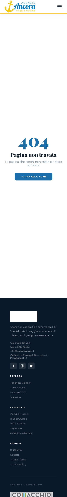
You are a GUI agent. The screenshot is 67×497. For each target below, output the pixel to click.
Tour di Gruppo (18, 418)
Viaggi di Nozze (19, 413)
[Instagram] (22, 366)
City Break (16, 428)
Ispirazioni (15, 397)
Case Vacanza (18, 387)
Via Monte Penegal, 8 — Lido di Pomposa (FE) (29, 356)
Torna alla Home (33, 176)
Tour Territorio (18, 392)
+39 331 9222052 (20, 346)
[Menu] (59, 6)
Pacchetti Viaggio (20, 382)
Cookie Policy (18, 464)
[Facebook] (13, 366)
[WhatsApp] (31, 366)
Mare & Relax (17, 423)
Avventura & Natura (21, 433)
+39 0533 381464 (20, 342)
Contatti (14, 454)
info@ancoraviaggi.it (22, 351)
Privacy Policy (18, 459)
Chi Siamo (16, 449)
